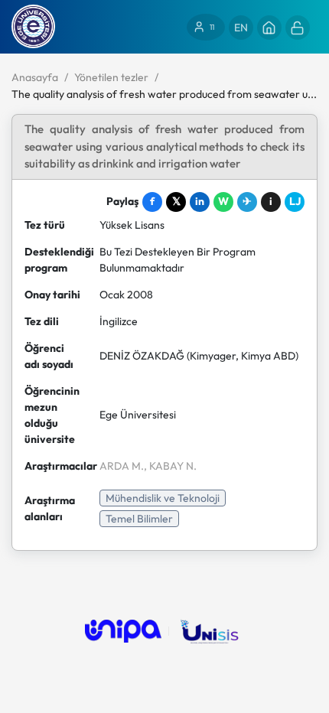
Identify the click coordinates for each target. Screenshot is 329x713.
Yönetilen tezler (111, 77)
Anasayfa (34, 77)
